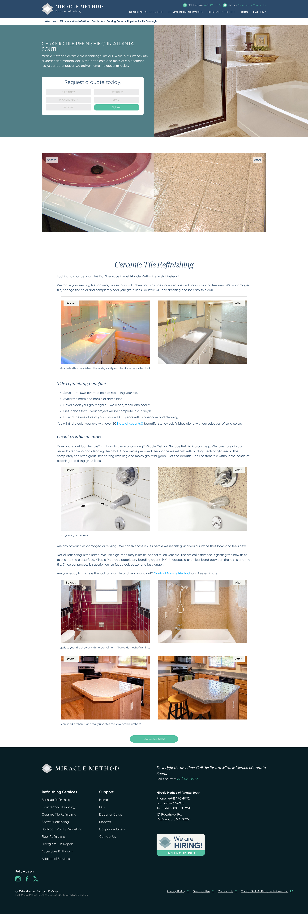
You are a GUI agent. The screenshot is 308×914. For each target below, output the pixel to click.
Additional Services (56, 859)
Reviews (105, 822)
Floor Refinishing (53, 836)
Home (103, 800)
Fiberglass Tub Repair (57, 844)
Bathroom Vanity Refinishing (62, 829)
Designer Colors (110, 814)
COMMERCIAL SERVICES (185, 12)
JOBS (244, 12)
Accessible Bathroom (57, 851)
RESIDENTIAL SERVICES (146, 12)
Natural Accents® (130, 423)
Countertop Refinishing (58, 807)
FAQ (102, 807)
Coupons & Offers (112, 829)
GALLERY (259, 12)
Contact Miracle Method (172, 573)
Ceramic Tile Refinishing (59, 814)
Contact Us (107, 836)
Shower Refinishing (55, 822)
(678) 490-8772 (187, 779)
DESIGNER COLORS (221, 12)
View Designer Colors (154, 739)
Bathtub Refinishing (56, 800)
